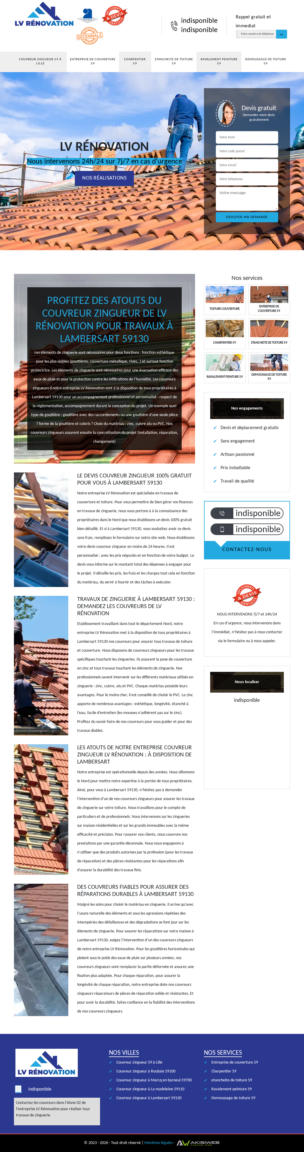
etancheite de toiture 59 (174, 61)
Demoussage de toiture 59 (265, 61)
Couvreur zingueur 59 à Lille (40, 61)
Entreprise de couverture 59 (92, 61)
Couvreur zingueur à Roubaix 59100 (145, 1071)
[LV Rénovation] (44, 26)
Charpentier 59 (135, 61)
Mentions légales (158, 1143)
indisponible (199, 21)
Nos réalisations (104, 178)
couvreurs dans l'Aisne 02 (60, 1103)
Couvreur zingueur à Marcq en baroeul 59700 (154, 1080)
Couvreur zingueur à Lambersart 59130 (148, 1098)
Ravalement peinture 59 (219, 61)
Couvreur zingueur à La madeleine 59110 (150, 1089)
